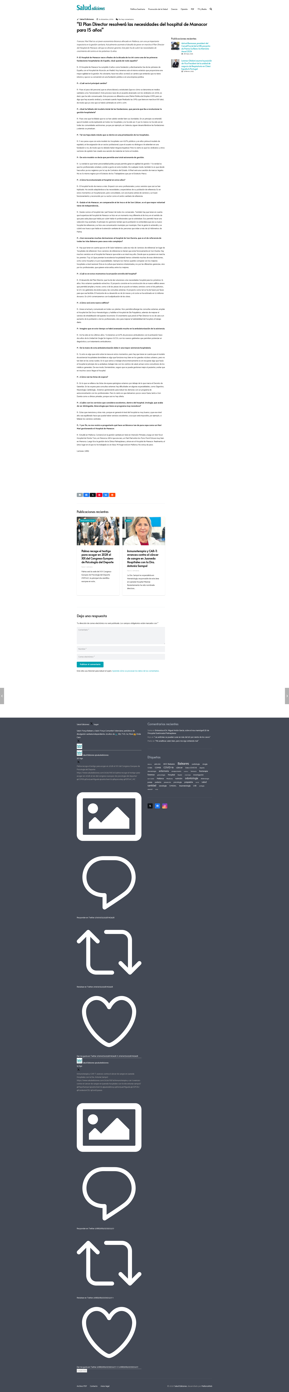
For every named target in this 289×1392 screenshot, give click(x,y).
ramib (197, 782)
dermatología (152, 771)
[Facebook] (157, 805)
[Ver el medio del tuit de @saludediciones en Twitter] (109, 848)
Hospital (171, 775)
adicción (157, 764)
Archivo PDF (82, 1386)
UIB (194, 785)
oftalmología (205, 778)
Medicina (169, 778)
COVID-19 (168, 768)
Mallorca (160, 778)
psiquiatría (188, 782)
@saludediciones (102, 755)
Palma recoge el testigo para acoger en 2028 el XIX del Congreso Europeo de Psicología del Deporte (98, 556)
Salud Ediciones (87, 19)
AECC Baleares (169, 764)
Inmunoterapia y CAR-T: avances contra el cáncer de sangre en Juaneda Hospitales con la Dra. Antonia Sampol (142, 558)
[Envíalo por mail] (80, 495)
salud (204, 782)
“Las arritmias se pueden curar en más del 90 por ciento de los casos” (182, 737)
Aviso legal (105, 1386)
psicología (178, 782)
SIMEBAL (172, 785)
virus (156, 789)
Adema (150, 764)
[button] (210, 9)
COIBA (150, 767)
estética (186, 771)
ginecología (161, 775)
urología (201, 786)
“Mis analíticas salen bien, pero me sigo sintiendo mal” (177, 741)
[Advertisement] (121, 471)
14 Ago (79, 1066)
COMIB (158, 767)
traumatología (184, 786)
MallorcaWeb (207, 1386)
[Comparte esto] (86, 495)
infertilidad (188, 775)
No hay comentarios (126, 19)
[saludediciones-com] (91, 7)
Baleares (183, 763)
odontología (191, 778)
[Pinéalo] (99, 495)
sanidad (152, 785)
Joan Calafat (151, 779)
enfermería (164, 771)
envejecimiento (176, 771)
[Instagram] (164, 805)
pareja (150, 782)
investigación (198, 774)
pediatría (158, 782)
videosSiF (150, 789)
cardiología (196, 764)
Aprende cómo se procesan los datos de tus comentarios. (135, 671)
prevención (167, 782)
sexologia (163, 785)
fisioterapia (203, 771)
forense (151, 775)
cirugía (204, 764)
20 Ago (80, 758)
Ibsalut (180, 775)
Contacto (94, 1386)
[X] (150, 805)
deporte (201, 768)
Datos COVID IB (191, 767)
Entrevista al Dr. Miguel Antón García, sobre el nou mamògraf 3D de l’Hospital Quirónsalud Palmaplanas (178, 732)
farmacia (193, 771)
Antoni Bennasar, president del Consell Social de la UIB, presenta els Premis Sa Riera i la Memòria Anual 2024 (195, 47)
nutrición (178, 778)
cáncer (179, 768)
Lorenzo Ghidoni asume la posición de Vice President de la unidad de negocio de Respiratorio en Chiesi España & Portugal (196, 64)
